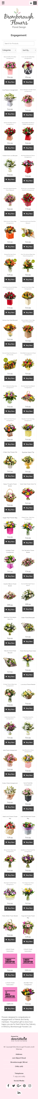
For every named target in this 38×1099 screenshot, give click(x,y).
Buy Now (10, 82)
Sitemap (19, 1049)
